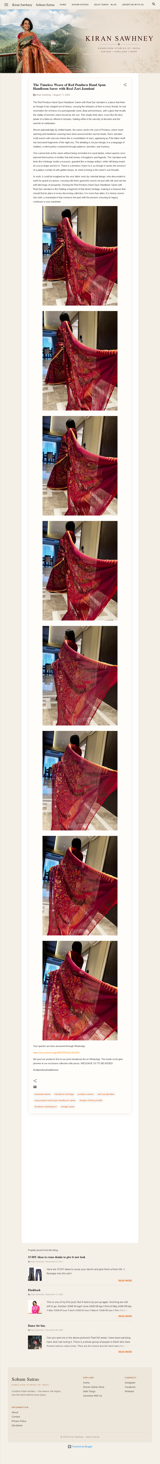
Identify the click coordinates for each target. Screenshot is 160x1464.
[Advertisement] (80, 1214)
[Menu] (6, 4)
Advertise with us (133, 5)
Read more (125, 1280)
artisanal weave (42, 1094)
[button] (125, 85)
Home (63, 5)
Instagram (130, 1382)
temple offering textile (91, 1100)
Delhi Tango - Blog (105, 5)
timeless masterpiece (46, 1106)
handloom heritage (64, 1094)
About (15, 1412)
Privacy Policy (19, 1421)
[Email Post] (35, 1088)
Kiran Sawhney (22, 4)
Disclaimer (17, 1425)
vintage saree (68, 1106)
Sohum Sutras (45, 4)
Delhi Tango (89, 1391)
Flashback (34, 1290)
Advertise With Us (92, 1395)
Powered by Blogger (81, 1446)
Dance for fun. (36, 1326)
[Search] (154, 4)
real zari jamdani (106, 1094)
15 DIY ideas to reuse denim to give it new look (56, 1257)
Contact (16, 1416)
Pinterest (129, 1391)
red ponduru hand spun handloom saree (55, 1100)
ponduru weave (85, 1094)
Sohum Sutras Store (93, 1387)
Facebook (130, 1387)
